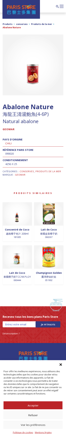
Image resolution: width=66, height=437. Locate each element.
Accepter (33, 405)
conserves (22, 24)
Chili (8, 143)
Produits (7, 24)
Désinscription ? (11, 333)
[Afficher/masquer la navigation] (62, 6)
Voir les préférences (33, 425)
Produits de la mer (41, 24)
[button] (60, 364)
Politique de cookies (23, 432)
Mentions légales (43, 432)
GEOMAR (9, 129)
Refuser (33, 415)
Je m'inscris (48, 324)
